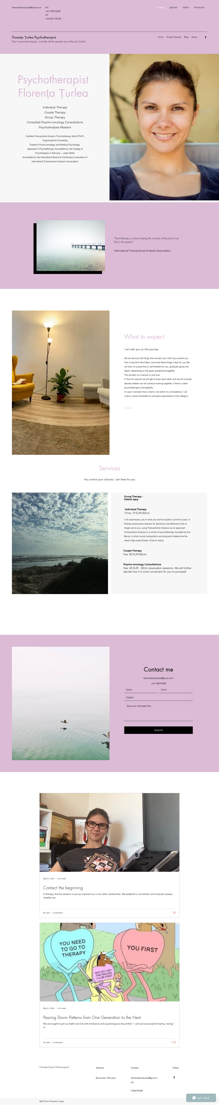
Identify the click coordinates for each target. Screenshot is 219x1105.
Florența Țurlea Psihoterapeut (54, 1067)
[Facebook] (205, 37)
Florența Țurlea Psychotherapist (34, 37)
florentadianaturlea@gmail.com (26, 7)
